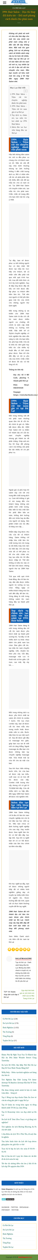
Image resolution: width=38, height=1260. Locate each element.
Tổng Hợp (6, 1036)
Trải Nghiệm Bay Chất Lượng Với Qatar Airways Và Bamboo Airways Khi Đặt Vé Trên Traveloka (19, 1083)
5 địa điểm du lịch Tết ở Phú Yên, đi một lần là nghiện (19, 1135)
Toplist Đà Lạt (8, 1041)
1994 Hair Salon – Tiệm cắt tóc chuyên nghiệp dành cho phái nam (19, 98)
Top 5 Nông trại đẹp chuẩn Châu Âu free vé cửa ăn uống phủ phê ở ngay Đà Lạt (19, 1098)
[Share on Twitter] (17, 949)
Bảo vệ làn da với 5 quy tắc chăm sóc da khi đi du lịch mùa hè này (19, 1157)
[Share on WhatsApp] (9, 949)
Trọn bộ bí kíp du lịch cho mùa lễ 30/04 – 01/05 (19, 1150)
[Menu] (5, 2)
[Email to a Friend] (21, 949)
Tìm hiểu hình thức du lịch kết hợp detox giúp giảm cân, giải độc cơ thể (19, 1143)
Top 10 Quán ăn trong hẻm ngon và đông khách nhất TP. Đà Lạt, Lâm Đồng (19, 1106)
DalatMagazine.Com (25, 1257)
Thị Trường (7, 1032)
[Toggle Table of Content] (24, 91)
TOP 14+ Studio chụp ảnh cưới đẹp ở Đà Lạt (11, 994)
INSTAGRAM (24, 1207)
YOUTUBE (15, 1210)
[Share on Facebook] (13, 949)
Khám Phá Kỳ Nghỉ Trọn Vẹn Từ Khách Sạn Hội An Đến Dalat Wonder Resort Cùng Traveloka (19, 1058)
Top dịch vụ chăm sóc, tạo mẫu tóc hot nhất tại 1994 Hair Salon (19, 119)
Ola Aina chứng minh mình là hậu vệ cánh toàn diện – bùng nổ (19, 1091)
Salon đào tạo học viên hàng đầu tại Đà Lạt (19, 130)
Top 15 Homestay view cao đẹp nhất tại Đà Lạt (19, 1113)
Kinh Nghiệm (8, 1028)
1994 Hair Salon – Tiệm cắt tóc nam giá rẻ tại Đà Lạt (19, 109)
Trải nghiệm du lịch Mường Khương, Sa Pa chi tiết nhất (19, 1128)
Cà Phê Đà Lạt (19, 8)
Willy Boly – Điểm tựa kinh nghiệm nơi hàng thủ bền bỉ (19, 1074)
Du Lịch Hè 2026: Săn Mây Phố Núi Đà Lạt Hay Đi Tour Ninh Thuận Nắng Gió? (19, 1066)
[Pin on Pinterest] (24, 949)
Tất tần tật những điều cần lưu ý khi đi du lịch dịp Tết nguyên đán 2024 (19, 1165)
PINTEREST (6, 1210)
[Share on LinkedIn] (28, 949)
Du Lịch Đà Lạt (8, 1023)
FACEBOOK (5, 1207)
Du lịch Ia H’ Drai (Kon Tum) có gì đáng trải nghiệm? (19, 1121)
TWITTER (14, 1207)
